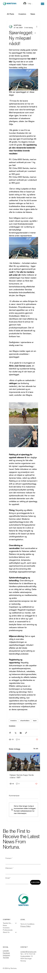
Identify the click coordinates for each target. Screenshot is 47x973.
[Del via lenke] (26, 733)
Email (8, 878)
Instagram (6, 955)
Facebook (6, 953)
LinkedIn (6, 951)
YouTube (6, 957)
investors (13, 720)
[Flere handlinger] (36, 26)
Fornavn (8, 858)
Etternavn (9, 868)
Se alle (35, 748)
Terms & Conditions (27, 924)
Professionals (8, 930)
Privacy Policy (25, 926)
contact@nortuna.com (28, 952)
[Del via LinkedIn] (21, 733)
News (32, 14)
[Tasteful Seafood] (16, 923)
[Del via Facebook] (10, 733)
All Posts (10, 14)
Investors (22, 14)
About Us (6, 932)
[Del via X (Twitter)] (15, 733)
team (35, 720)
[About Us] (16, 932)
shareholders (24, 720)
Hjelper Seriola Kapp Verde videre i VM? (22, 776)
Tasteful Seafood (8, 923)
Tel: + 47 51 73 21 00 (27, 954)
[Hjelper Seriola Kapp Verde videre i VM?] (23, 762)
